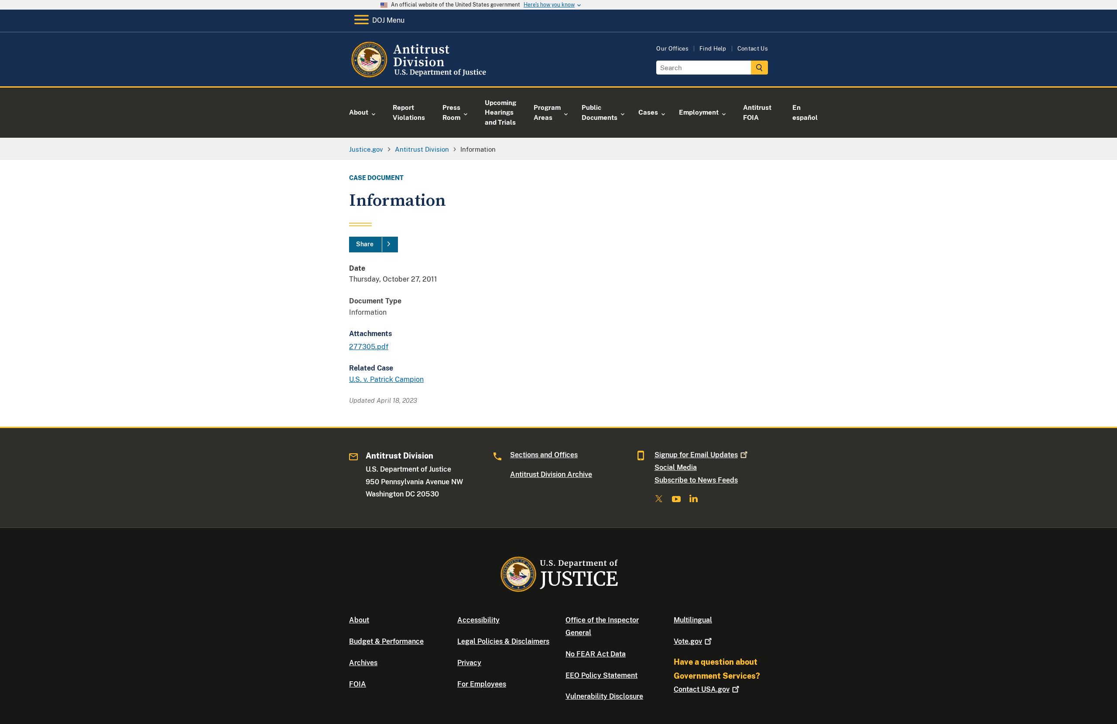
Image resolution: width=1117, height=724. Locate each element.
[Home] (420, 76)
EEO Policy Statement (601, 675)
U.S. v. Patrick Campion (386, 379)
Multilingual (693, 620)
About (359, 620)
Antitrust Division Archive (551, 474)
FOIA (357, 684)
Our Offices (672, 48)
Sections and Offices (544, 455)
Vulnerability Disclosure (604, 696)
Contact (702, 689)
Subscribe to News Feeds (696, 480)
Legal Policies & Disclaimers (503, 641)
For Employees (481, 684)
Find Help (712, 48)
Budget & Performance (386, 641)
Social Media (675, 467)
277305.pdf (368, 347)
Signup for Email (696, 455)
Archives (363, 663)
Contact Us (752, 48)
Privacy (469, 663)
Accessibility (478, 620)
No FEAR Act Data (595, 654)
